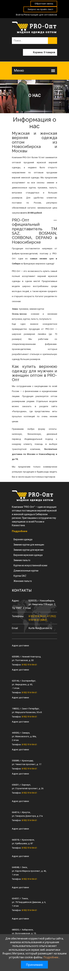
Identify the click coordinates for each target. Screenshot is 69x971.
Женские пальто (23, 581)
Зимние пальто (22, 560)
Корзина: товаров (44, 52)
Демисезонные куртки (26, 570)
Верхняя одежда (23, 539)
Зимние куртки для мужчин (29, 549)
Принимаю (34, 965)
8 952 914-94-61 (29, 664)
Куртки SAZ (20, 575)
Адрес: (15, 600)
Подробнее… (51, 957)
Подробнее (19, 531)
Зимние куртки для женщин (29, 544)
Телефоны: (18, 616)
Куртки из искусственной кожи (30, 565)
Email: (15, 628)
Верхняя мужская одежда (28, 555)
